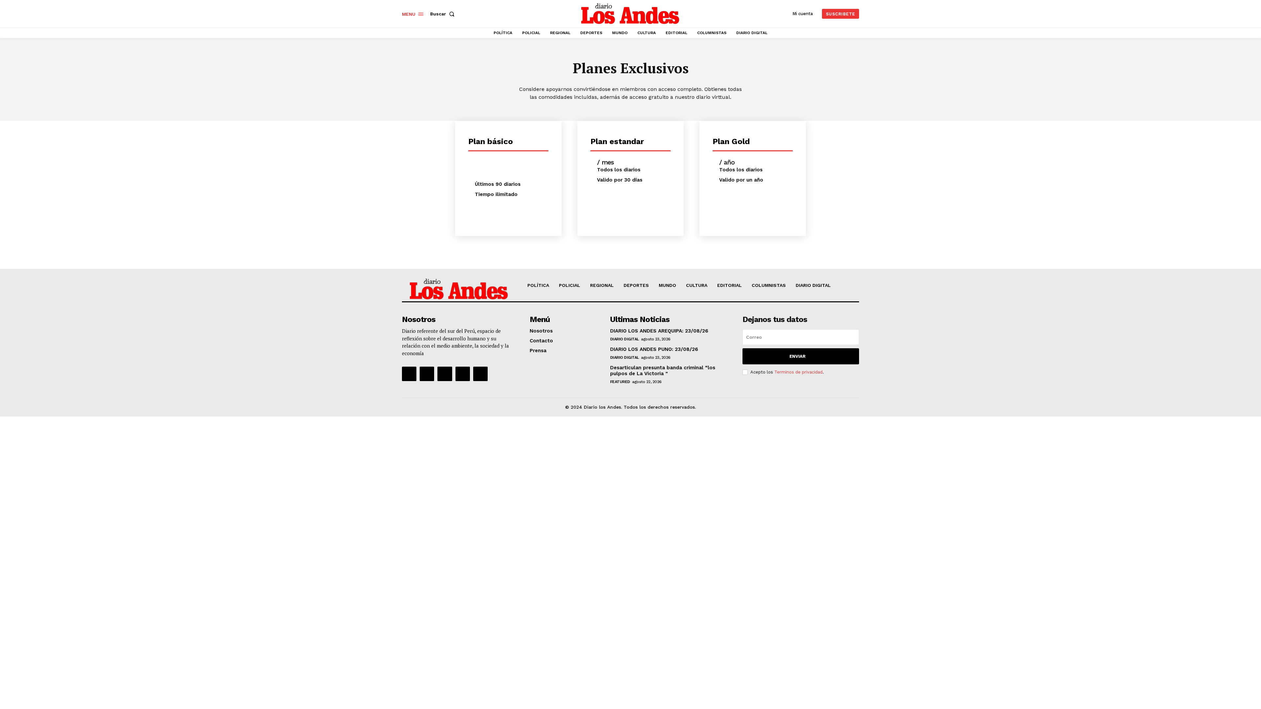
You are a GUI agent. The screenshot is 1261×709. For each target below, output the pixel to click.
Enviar (797, 356)
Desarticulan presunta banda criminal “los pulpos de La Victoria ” (662, 370)
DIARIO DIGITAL (624, 339)
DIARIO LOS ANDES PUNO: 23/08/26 (654, 349)
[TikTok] (444, 374)
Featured (620, 381)
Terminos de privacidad (798, 372)
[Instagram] (427, 374)
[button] (443, 14)
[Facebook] (409, 374)
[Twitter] (462, 374)
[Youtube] (480, 374)
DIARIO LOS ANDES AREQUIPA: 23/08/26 (659, 331)
